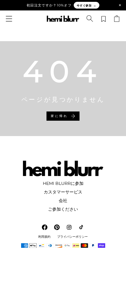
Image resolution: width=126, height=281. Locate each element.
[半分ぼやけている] (63, 19)
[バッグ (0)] (117, 18)
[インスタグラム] (69, 227)
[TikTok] (81, 227)
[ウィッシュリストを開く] (103, 18)
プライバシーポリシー (72, 237)
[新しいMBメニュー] (9, 18)
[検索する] (90, 18)
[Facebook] (44, 227)
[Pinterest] (57, 227)
